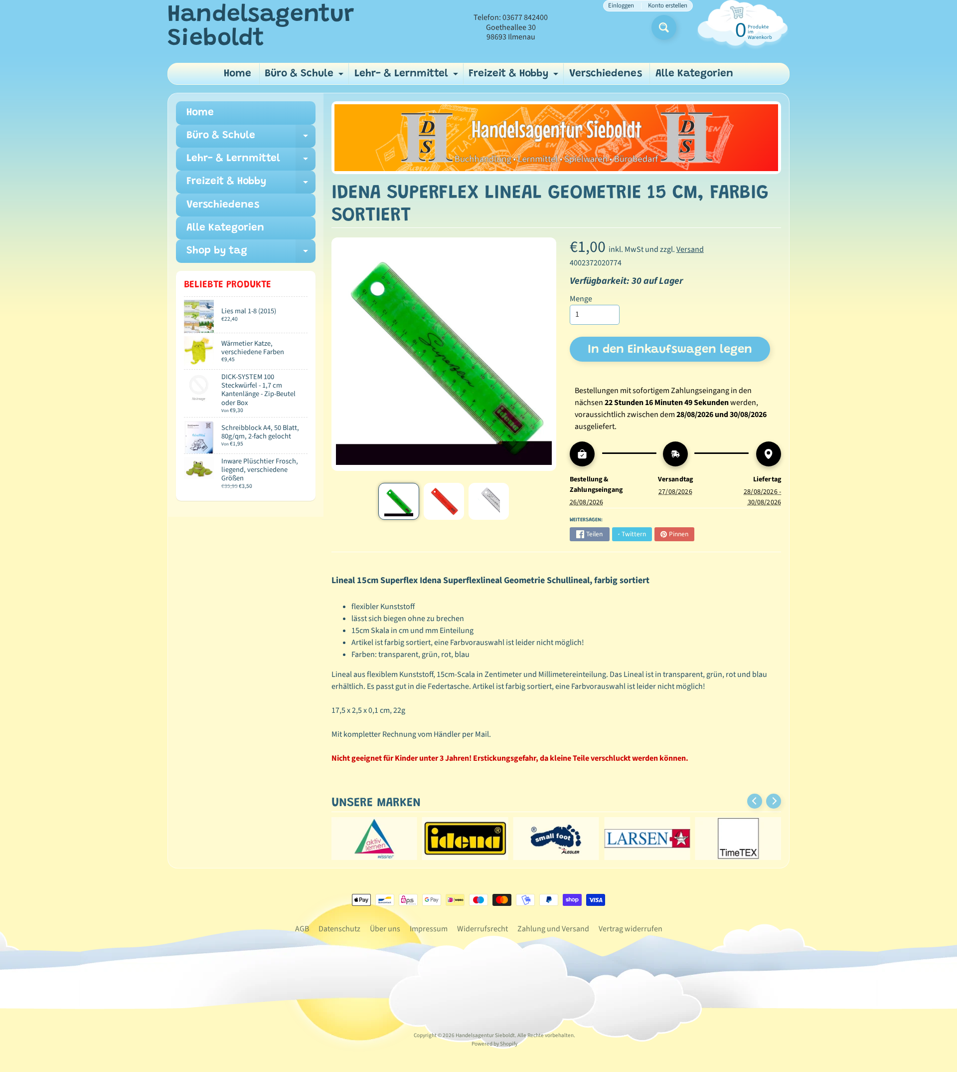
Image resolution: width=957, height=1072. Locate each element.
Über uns (385, 928)
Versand (690, 249)
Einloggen (621, 5)
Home (237, 74)
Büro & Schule (305, 76)
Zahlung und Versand (553, 928)
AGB (302, 928)
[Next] (773, 801)
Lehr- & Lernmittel (407, 76)
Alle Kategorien (694, 74)
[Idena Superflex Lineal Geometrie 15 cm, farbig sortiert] (398, 501)
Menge (581, 298)
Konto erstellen (667, 5)
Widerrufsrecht (482, 928)
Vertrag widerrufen (630, 928)
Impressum (429, 928)
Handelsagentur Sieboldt (260, 27)
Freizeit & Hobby (515, 76)
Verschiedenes (605, 74)
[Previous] (754, 801)
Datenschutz (339, 928)
